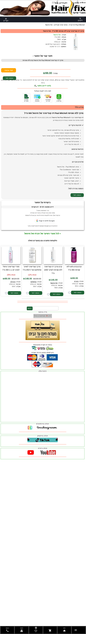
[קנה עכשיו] (8, 70)
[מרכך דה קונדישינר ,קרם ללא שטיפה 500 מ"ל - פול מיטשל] (75, 42)
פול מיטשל (57, 35)
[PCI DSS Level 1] (37, 98)
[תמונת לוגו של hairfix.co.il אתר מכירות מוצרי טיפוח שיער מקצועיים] (43, 15)
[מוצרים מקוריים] (26, 98)
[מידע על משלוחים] (48, 98)
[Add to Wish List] (69, 292)
